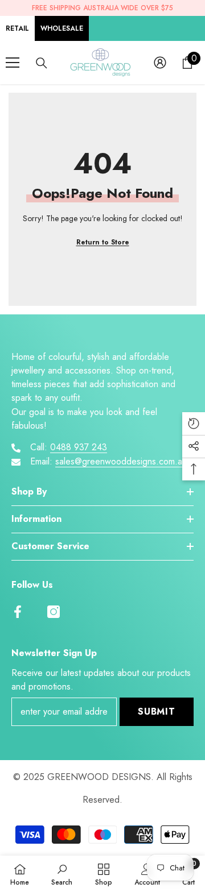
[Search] (41, 63)
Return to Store (102, 242)
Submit (156, 711)
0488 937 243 (78, 447)
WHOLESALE (61, 28)
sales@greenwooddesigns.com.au (121, 461)
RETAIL (17, 28)
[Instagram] (53, 611)
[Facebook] (17, 611)
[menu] (12, 62)
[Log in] (160, 62)
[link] (61, 874)
